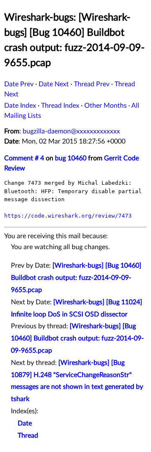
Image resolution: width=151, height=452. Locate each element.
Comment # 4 (24, 158)
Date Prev (19, 84)
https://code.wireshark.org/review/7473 (68, 216)
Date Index (20, 105)
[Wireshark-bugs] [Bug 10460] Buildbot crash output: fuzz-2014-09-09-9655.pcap (76, 277)
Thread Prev (91, 84)
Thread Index (60, 105)
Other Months (105, 105)
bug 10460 (70, 158)
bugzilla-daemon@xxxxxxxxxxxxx (71, 131)
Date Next (54, 84)
